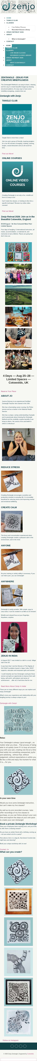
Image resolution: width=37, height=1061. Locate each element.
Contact (10, 41)
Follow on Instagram (10, 1040)
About (9, 34)
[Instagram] (16, 72)
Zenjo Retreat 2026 (15, 32)
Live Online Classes (19, 27)
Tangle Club (12, 20)
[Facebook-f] (11, 72)
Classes (10, 23)
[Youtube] (25, 72)
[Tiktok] (21, 72)
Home (8, 18)
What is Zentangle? (18, 39)
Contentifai (30, 1054)
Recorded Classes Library (21, 29)
